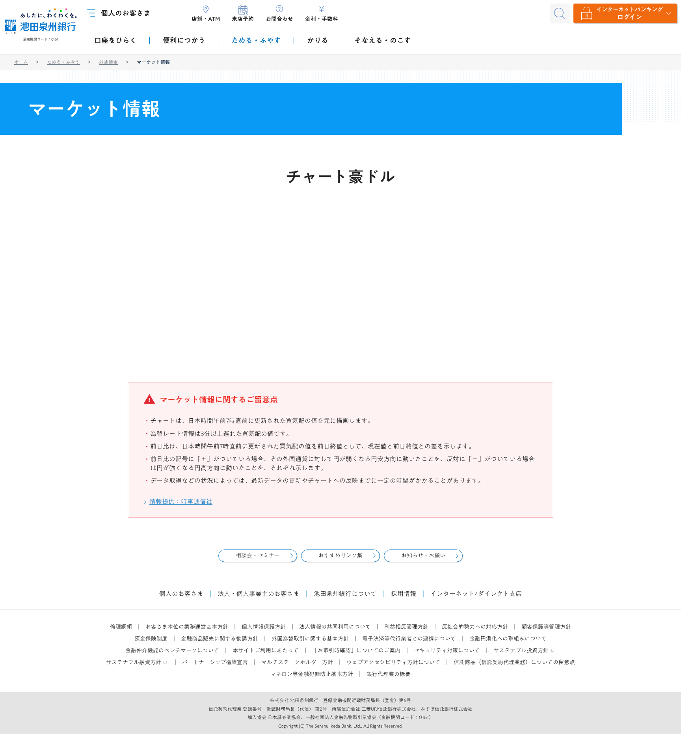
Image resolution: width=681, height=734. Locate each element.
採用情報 (403, 594)
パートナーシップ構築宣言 (215, 662)
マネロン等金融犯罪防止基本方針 (311, 674)
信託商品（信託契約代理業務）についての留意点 (514, 662)
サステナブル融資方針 (133, 662)
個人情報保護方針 (264, 627)
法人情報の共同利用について (335, 627)
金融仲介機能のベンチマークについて (172, 650)
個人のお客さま (181, 594)
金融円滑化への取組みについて (508, 638)
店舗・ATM (206, 19)
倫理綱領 (121, 627)
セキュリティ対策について (447, 650)
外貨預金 (108, 62)
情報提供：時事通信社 (181, 501)
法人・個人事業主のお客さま (259, 594)
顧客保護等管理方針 (546, 627)
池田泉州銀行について (345, 594)
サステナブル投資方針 (521, 650)
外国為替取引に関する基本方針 (310, 638)
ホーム (21, 62)
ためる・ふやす (63, 62)
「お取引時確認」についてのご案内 (356, 650)
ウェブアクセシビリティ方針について (393, 662)
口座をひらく (115, 40)
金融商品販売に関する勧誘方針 (219, 638)
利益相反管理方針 (406, 627)
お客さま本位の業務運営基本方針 (186, 627)
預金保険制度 (150, 638)
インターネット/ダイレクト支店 (476, 594)
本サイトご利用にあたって (266, 650)
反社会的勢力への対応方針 (475, 627)
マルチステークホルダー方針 (297, 662)
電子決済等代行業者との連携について (409, 638)
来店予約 (243, 19)
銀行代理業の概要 (389, 674)
